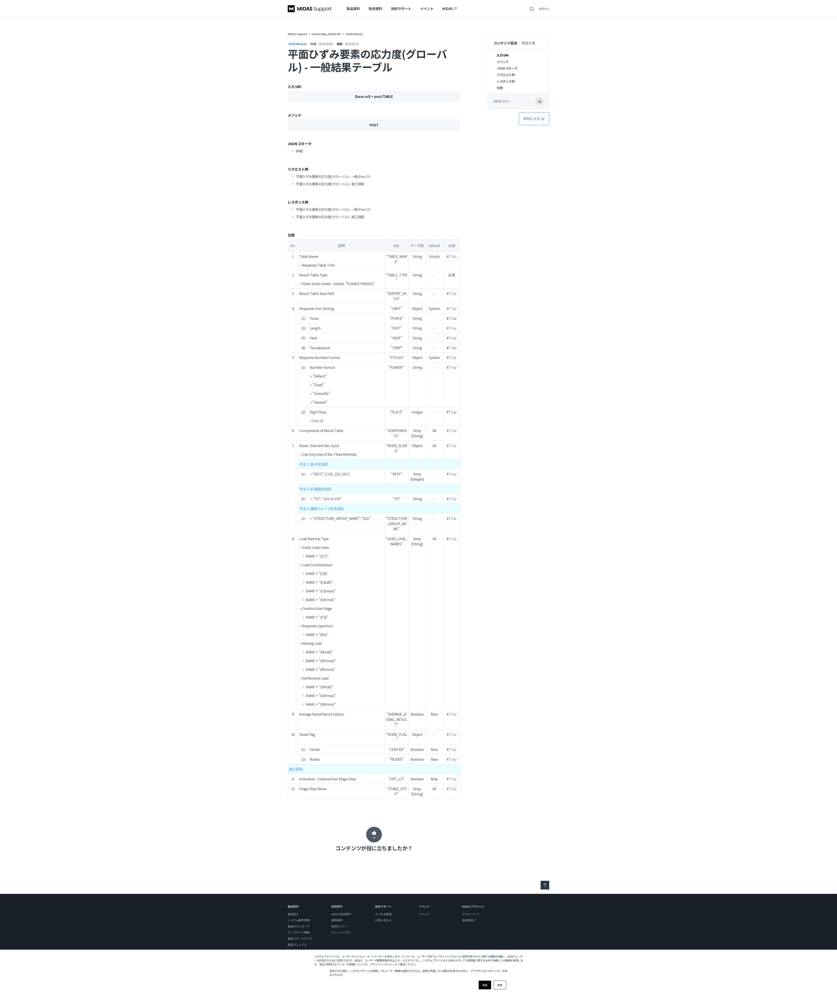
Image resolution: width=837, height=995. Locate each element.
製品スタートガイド (300, 938)
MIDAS (447, 8)
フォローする (534, 118)
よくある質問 (383, 914)
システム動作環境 (299, 920)
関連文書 (528, 43)
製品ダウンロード (299, 926)
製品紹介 (293, 914)
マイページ (469, 914)
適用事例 (336, 920)
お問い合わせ (383, 920)
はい (374, 834)
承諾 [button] (484, 985)
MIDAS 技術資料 (341, 914)
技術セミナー (339, 926)
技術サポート (401, 8)
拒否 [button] (499, 985)
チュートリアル (340, 932)
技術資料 (375, 8)
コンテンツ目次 (505, 43)
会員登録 (467, 920)
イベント (427, 8)
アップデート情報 (299, 932)
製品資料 (353, 8)
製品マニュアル (297, 944)
